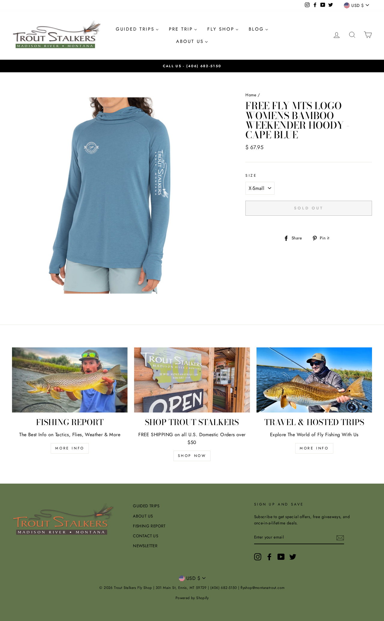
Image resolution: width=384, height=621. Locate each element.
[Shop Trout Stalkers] (192, 379)
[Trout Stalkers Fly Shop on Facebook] (269, 556)
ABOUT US (143, 516)
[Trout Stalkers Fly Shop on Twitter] (292, 556)
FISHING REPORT (149, 526)
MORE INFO (69, 448)
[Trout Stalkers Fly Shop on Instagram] (257, 556)
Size (251, 175)
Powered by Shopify (192, 598)
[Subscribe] (340, 538)
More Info (314, 448)
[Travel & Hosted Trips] (314, 379)
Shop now (192, 455)
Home (250, 95)
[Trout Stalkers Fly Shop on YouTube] (281, 556)
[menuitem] (137, 29)
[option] (192, 66)
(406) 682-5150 (203, 66)
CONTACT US (145, 536)
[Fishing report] (70, 379)
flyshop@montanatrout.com (263, 587)
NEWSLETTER (145, 546)
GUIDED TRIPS (146, 506)
